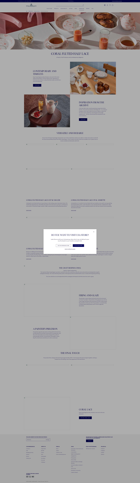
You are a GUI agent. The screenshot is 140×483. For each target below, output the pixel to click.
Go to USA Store (78, 245)
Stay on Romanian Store (63, 245)
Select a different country (70, 249)
